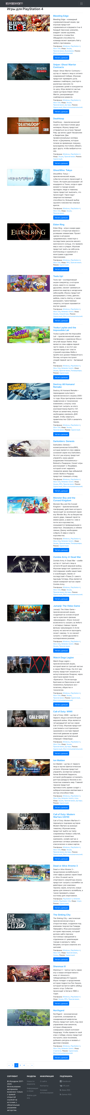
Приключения (58, 51)
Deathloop (58, 118)
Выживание (69, 51)
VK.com (65, 1086)
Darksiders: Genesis (63, 441)
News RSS (65, 1090)
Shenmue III (59, 966)
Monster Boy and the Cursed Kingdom (64, 499)
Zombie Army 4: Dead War (67, 557)
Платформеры (76, 370)
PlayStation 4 (75, 46)
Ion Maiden (59, 760)
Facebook (66, 1081)
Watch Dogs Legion (63, 657)
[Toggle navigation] (81, 3)
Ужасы (55, 955)
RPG (68, 262)
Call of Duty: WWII (62, 711)
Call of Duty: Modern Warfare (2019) (64, 815)
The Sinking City (62, 914)
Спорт (79, 901)
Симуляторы (64, 314)
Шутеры (68, 105)
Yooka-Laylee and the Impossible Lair (64, 329)
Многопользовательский (63, 53)
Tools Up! (58, 276)
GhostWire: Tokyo (62, 170)
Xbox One (56, 48)
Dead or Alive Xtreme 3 (65, 865)
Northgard (58, 1010)
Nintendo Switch (67, 311)
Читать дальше (61, 57)
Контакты (44, 1086)
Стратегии (57, 1051)
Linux (76, 798)
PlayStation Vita (65, 901)
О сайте (43, 1081)
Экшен (69, 48)
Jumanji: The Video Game (66, 606)
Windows (66, 46)
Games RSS (66, 1094)
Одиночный (57, 107)
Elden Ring (58, 224)
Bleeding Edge (61, 16)
